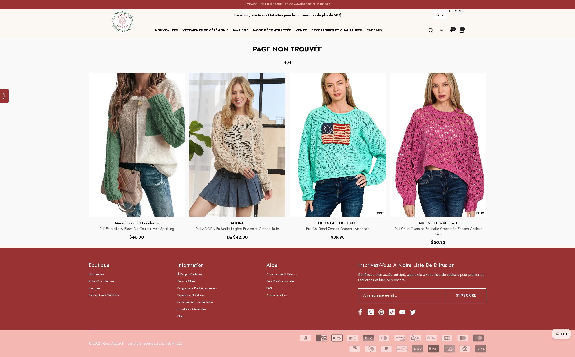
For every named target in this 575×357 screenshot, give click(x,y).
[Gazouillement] (413, 312)
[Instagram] (370, 312)
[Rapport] (441, 30)
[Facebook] (360, 312)
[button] (440, 15)
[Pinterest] (381, 312)
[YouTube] (402, 312)
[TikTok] (392, 312)
